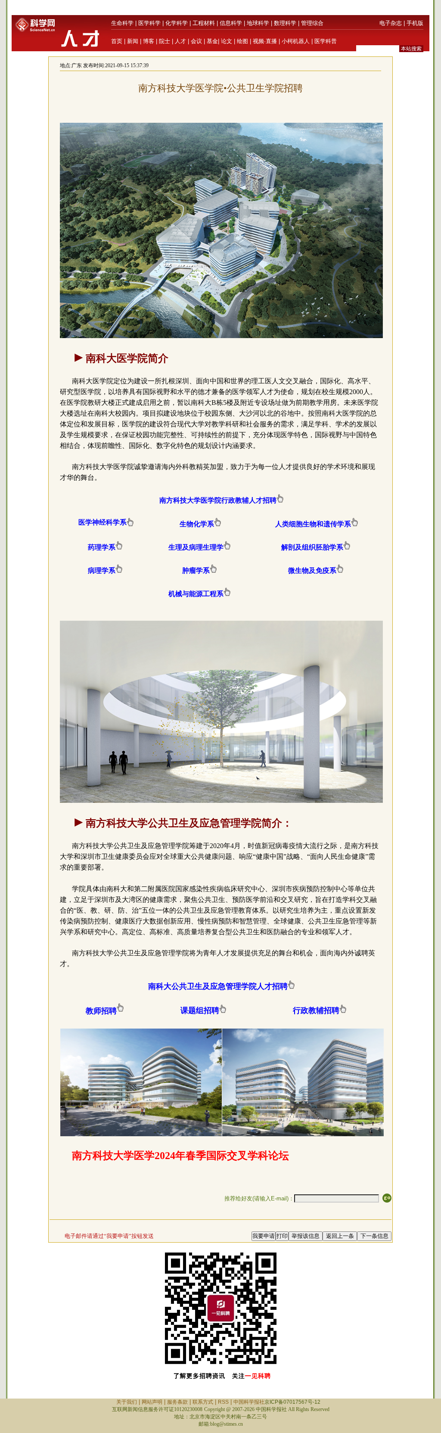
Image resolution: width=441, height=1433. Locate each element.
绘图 (242, 41)
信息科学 (231, 23)
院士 (164, 41)
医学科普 (325, 41)
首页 (116, 41)
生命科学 (122, 23)
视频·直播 (265, 41)
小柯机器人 (296, 41)
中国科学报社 (248, 1402)
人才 (180, 41)
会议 (196, 41)
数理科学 (285, 23)
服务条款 (177, 1402)
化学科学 (176, 23)
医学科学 (149, 23)
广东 (76, 65)
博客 (148, 41)
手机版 (415, 23)
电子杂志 (390, 23)
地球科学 (258, 23)
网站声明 (152, 1402)
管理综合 (312, 23)
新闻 (132, 41)
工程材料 (204, 23)
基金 (212, 41)
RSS (223, 1402)
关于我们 (126, 1402)
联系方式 (203, 1402)
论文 (226, 41)
